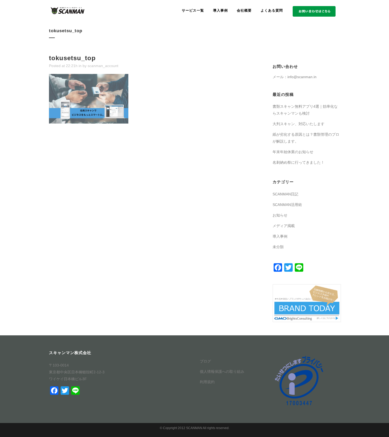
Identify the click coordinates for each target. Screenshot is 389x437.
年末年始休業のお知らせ (293, 152)
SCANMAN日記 (285, 194)
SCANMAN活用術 (287, 205)
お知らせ (280, 215)
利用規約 (207, 382)
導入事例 (280, 236)
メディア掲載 (284, 226)
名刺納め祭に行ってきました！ (298, 162)
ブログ (205, 361)
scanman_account (103, 66)
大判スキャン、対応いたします (298, 124)
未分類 (278, 247)
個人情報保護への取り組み (222, 371)
